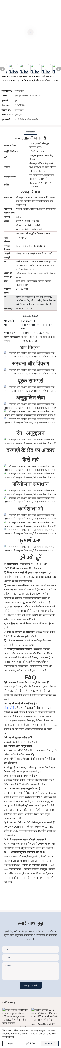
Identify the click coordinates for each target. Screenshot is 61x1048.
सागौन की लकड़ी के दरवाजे (34, 865)
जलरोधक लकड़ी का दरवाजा (17, 860)
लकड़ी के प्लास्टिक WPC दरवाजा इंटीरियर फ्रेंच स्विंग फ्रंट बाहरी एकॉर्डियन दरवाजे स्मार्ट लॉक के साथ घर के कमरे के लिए (25, 1026)
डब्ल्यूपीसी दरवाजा (43, 577)
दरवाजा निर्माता (34, 707)
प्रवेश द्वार (53, 793)
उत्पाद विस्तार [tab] (30, 131)
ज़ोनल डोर (9, 707)
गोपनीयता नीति (8, 1037)
